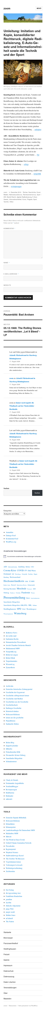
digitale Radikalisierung (24, 197)
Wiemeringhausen (8, 614)
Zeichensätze (10, 871)
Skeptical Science (12, 852)
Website (7, 285)
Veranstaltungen (10, 987)
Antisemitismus (12, 567)
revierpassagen (16, 186)
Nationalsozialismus (15, 195)
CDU (32, 567)
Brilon (28, 567)
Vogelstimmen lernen (13, 862)
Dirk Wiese (32, 570)
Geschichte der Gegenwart (15, 692)
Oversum (18, 593)
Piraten (33, 593)
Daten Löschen (10, 982)
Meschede (21, 588)
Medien (6, 195)
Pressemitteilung (14, 597)
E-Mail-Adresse (11, 274)
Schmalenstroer (11, 761)
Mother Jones (10, 915)
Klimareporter (11, 827)
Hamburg (6, 577)
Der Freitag (10, 890)
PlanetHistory (10, 720)
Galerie (6, 960)
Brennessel (8, 937)
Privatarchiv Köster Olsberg (15, 755)
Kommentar (9, 228)
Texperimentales (11, 661)
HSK (26, 581)
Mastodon (7, 998)
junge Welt (9, 909)
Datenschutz (9, 971)
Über (5, 993)
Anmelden (9, 532)
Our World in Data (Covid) (15, 839)
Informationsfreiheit (15, 199)
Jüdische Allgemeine (13, 905)
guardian (9, 899)
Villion (11, 202)
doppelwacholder (12, 745)
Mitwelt (8, 836)
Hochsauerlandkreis (14, 581)
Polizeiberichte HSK (13, 752)
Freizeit (6, 954)
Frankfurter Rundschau (14, 896)
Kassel (13, 585)
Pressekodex (10, 846)
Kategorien (7, 510)
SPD (19, 608)
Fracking (30, 574)
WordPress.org (11, 542)
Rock (28, 598)
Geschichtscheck (12, 705)
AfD (5, 197)
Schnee (35, 605)
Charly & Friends (12, 780)
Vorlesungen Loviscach (14, 865)
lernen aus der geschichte (14, 717)
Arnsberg (21, 566)
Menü (39, 8)
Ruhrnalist (9, 796)
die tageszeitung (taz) (13, 893)
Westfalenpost (31, 609)
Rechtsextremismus (29, 195)
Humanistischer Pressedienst (16, 642)
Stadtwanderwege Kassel (15, 855)
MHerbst (9, 749)
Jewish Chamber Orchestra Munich (18, 645)
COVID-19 (22, 570)
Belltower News (11, 632)
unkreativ (9, 799)
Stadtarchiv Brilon (12, 724)
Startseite (7, 932)
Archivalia (9, 686)
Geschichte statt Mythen (14, 698)
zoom (7, 8)
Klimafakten (10, 824)
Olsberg (6, 592)
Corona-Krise (10, 570)
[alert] (23, 556)
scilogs (26, 164)
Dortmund (7, 574)
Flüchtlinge (18, 574)
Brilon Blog (10, 742)
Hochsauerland (15, 577)
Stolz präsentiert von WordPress (28, 1006)
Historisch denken (12, 711)
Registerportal (11, 849)
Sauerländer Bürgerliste (12, 602)
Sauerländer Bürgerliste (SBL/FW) (15, 605)
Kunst (38, 192)
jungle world (10, 912)
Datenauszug (9, 976)
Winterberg (20, 613)
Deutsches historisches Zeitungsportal (19, 689)
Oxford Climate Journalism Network (18, 843)
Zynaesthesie (10, 667)
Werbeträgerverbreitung (14, 868)
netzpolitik (37, 173)
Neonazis (29, 589)
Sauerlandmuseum (35, 598)
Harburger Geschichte (13, 708)
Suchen (6, 488)
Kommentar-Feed (12, 538)
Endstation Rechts (12, 639)
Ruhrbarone (10, 792)
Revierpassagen (11, 789)
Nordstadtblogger (12, 786)
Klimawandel (31, 585)
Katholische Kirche (22, 585)
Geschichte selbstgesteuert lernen (17, 695)
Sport (38, 195)
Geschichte (32, 192)
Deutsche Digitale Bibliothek (16, 817)
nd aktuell (9, 918)
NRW (34, 589)
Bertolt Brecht (11, 197)
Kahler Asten (7, 585)
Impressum (8, 965)
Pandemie (25, 592)
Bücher (25, 192)
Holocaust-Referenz (13, 714)
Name (7, 263)
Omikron (12, 593)
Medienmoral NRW (13, 648)
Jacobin (8, 902)
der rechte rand (11, 636)
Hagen (35, 574)
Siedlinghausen (10, 609)
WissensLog (10, 664)
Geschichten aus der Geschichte (17, 702)
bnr (38, 154)
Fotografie (24, 574)
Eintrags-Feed (11, 535)
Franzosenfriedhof (11, 943)
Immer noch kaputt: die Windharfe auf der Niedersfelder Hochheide (21, 405)
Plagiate (29, 199)
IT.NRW (32, 581)
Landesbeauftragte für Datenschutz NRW (20, 830)
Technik (6, 202)
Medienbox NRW (12, 833)
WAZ (23, 609)
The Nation (10, 921)
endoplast (37, 129)
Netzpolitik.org (11, 651)
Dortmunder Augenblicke (15, 783)
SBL (30, 605)
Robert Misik (10, 658)
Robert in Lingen (12, 655)
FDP (13, 574)
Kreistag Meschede (10, 589)
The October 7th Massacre (15, 858)
